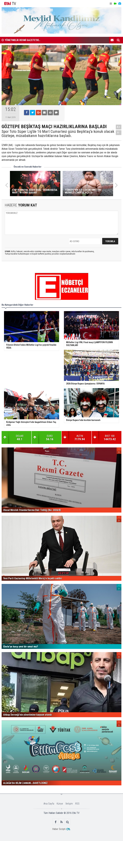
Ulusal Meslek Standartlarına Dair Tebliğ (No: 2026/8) (33, 40)
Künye (60, 803)
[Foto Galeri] (119, 3)
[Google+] (38, 112)
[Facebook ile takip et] (56, 822)
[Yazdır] (50, 112)
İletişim (69, 803)
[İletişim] (112, 40)
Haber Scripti (59, 829)
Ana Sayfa (49, 803)
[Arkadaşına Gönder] (44, 112)
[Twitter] (32, 112)
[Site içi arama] (118, 40)
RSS (77, 803)
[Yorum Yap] (56, 112)
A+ (118, 126)
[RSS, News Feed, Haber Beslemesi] (62, 822)
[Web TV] (115, 3)
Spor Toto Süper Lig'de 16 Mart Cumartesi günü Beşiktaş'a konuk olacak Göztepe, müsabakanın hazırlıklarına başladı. (58, 133)
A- (118, 132)
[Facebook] (26, 112)
